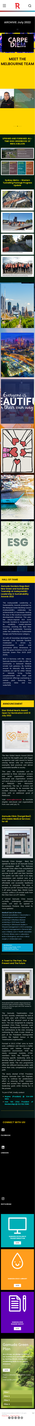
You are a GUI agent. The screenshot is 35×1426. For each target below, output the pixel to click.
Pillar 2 (7, 1396)
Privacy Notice (5, 1416)
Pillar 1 (6, 1392)
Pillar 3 (7, 1400)
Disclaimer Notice (14, 1416)
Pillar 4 (7, 1404)
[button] (17, 29)
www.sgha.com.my (14, 799)
